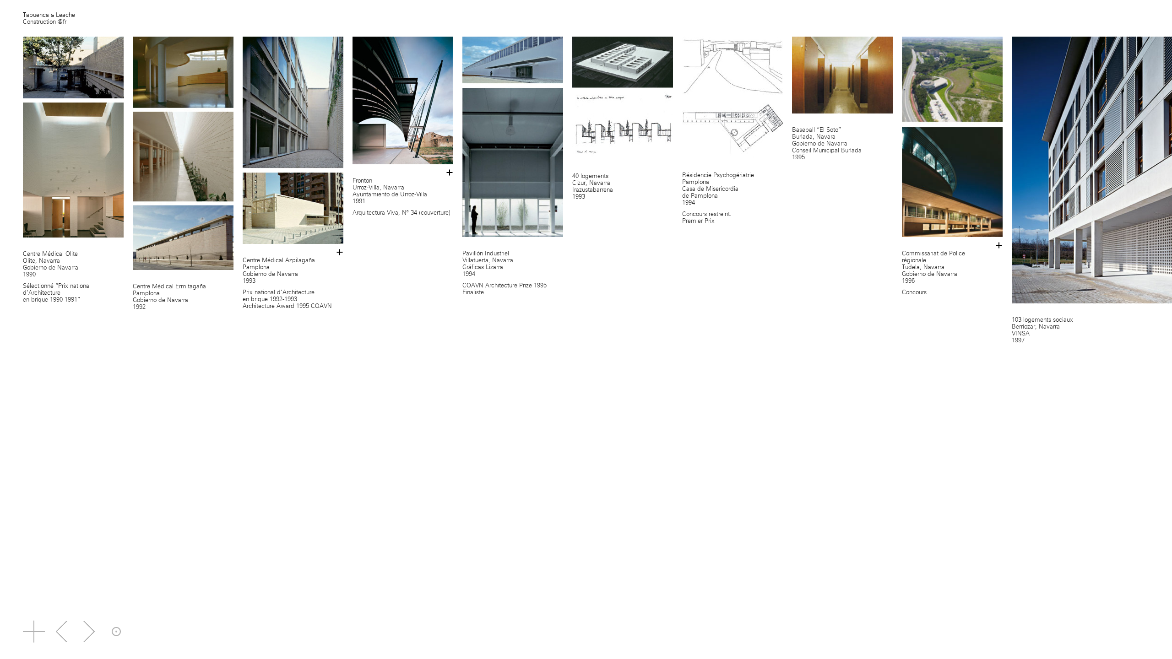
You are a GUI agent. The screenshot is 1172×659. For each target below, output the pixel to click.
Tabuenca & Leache (49, 14)
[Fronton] (403, 40)
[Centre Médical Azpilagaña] (293, 40)
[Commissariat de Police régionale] (952, 40)
